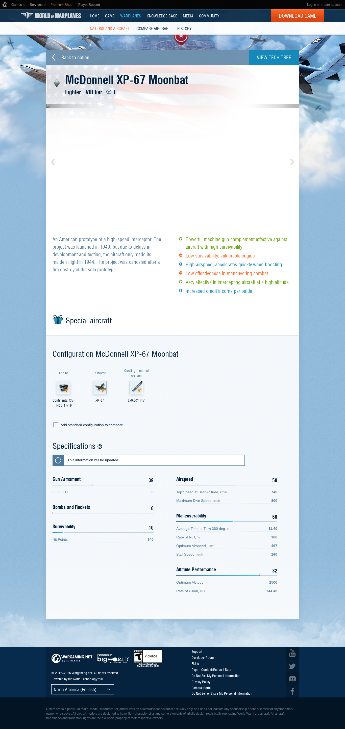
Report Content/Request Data (211, 669)
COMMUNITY (209, 15)
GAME (110, 15)
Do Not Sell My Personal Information (215, 675)
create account (331, 5)
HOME (95, 15)
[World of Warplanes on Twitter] (292, 666)
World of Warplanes (51, 15)
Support (196, 651)
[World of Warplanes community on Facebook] (292, 691)
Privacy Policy (200, 681)
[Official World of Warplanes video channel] (292, 653)
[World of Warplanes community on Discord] (292, 678)
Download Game (297, 15)
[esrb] (148, 658)
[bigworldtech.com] (113, 658)
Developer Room (202, 657)
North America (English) (75, 689)
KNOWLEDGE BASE (162, 15)
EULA (195, 663)
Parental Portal (201, 687)
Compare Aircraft (153, 28)
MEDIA (188, 15)
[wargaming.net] (72, 658)
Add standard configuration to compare (92, 425)
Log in (311, 5)
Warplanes (130, 15)
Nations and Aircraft (109, 28)
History (184, 28)
